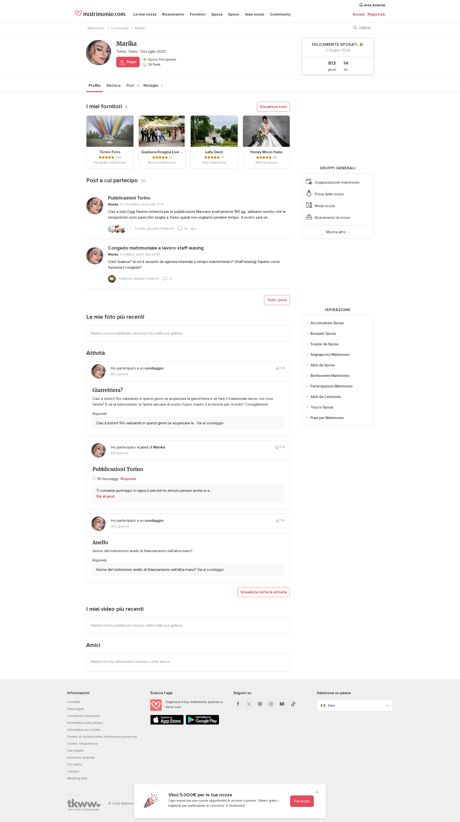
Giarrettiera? (107, 390)
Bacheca (114, 85)
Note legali (75, 709)
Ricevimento (173, 14)
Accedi (359, 14)
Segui (131, 61)
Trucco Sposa (321, 407)
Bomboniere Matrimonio (330, 375)
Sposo (233, 14)
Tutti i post (277, 300)
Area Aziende (374, 5)
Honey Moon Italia (266, 152)
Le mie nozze (144, 14)
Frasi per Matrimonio (327, 417)
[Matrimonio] (100, 15)
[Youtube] (282, 704)
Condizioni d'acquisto (83, 716)
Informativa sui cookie (83, 730)
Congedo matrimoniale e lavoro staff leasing (156, 248)
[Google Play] (202, 724)
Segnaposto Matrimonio (330, 354)
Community (280, 14)
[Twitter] (248, 704)
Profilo (95, 85)
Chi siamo (74, 764)
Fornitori (198, 14)
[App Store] (167, 724)
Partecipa (302, 801)
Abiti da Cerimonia (325, 396)
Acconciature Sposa (327, 323)
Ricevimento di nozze (332, 217)
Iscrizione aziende (81, 757)
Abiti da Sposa (322, 365)
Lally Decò (214, 152)
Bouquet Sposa (323, 333)
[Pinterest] (259, 704)
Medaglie (151, 85)
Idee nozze (254, 14)
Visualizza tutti (273, 106)
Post (130, 85)
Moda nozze (325, 206)
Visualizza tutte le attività (264, 592)
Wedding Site (77, 778)
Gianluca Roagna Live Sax (162, 152)
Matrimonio (96, 28)
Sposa (216, 14)
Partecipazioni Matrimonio (331, 386)
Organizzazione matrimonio (337, 182)
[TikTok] (293, 704)
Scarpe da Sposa (324, 344)
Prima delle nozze (329, 194)
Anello (100, 542)
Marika (113, 204)
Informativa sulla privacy (85, 723)
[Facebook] (237, 704)
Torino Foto (109, 152)
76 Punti (153, 64)
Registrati (376, 14)
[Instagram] (271, 704)
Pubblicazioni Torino (129, 198)
